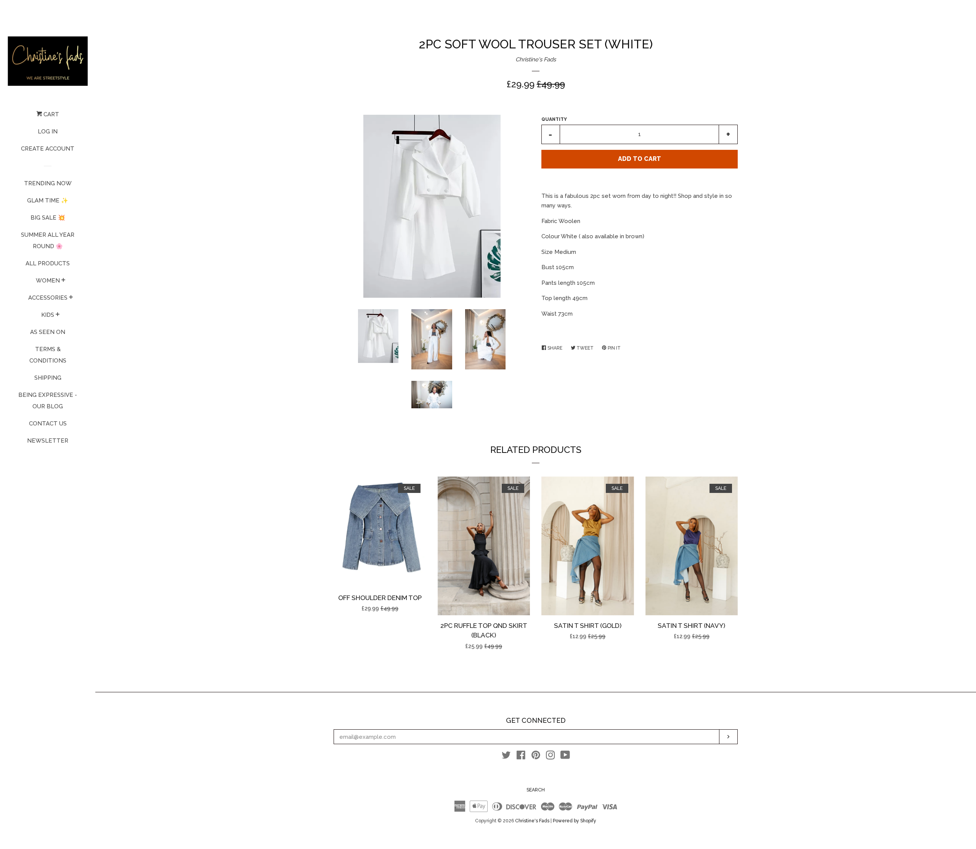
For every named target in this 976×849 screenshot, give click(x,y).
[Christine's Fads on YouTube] (565, 756)
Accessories (47, 297)
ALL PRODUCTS (48, 263)
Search (536, 790)
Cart (50, 114)
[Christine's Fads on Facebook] (521, 756)
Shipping (47, 377)
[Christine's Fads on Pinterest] (536, 756)
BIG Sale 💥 (47, 217)
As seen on (47, 332)
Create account (47, 148)
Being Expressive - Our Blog (47, 401)
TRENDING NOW (48, 183)
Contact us (48, 423)
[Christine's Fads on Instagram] (550, 756)
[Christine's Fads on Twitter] (506, 756)
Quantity (554, 119)
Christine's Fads (535, 59)
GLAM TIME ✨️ (47, 200)
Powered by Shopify (574, 820)
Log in (48, 131)
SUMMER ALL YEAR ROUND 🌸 (47, 240)
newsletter (47, 440)
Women (48, 280)
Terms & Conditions (47, 355)
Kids (47, 314)
